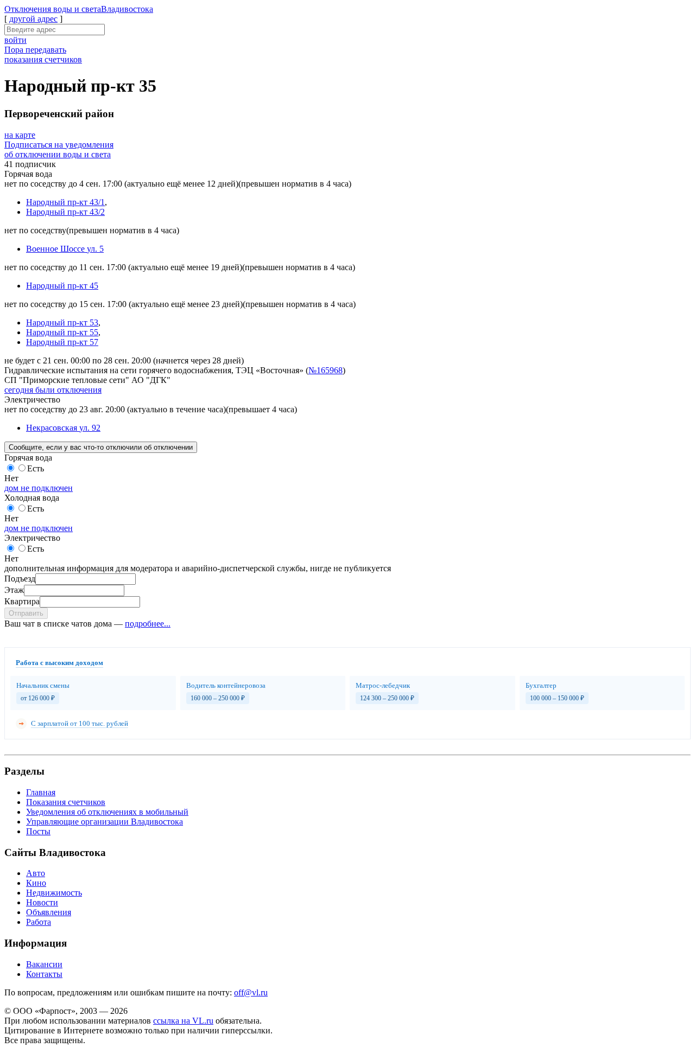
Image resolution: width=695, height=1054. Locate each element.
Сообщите (101, 447)
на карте (19, 134)
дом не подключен (38, 488)
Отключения (78, 9)
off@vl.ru (251, 992)
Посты (38, 831)
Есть (35, 468)
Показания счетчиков (65, 802)
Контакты (44, 974)
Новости (42, 902)
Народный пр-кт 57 (62, 342)
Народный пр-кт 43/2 (65, 211)
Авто (35, 873)
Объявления (48, 912)
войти (15, 39)
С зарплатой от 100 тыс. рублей (79, 723)
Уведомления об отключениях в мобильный (107, 811)
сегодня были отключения (53, 389)
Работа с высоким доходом (59, 663)
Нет (11, 478)
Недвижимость (54, 892)
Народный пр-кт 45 (62, 285)
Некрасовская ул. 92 (63, 427)
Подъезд (19, 578)
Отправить (26, 613)
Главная (40, 792)
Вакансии (44, 964)
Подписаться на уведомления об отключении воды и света (58, 149)
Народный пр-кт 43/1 (65, 202)
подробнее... (147, 623)
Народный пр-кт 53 (62, 322)
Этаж (14, 590)
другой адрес (33, 18)
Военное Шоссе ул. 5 (65, 248)
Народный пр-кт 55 (62, 332)
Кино (36, 882)
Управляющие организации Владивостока (104, 821)
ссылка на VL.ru (183, 1020)
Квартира (22, 601)
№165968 (325, 370)
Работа (38, 922)
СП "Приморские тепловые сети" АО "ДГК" (87, 380)
